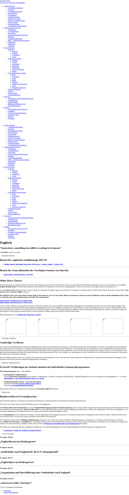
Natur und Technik (18, 69)
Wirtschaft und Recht (18, 88)
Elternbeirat (11, 42)
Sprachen (11, 49)
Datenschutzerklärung (11, 492)
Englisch (15, 53)
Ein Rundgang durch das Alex (17, 109)
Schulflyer (11, 111)
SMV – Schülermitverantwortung (18, 40)
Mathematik (16, 68)
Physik (14, 71)
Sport (14, 86)
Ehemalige (11, 118)
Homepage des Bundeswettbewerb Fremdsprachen (62, 423)
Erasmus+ (11, 10)
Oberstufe (11, 46)
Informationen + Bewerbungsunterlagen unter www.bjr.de (24, 378)
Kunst (14, 78)
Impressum (7, 490)
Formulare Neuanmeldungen (17, 113)
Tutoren (10, 91)
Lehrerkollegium (13, 31)
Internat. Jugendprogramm (16, 20)
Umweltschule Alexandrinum (17, 26)
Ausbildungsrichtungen (15, 8)
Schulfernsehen (13, 102)
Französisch (16, 55)
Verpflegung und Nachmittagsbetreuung (20, 98)
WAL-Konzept (13, 22)
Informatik (15, 66)
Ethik (14, 75)
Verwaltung (11, 33)
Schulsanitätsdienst (14, 95)
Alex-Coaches (12, 93)
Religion (15, 82)
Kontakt (6, 107)
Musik (14, 80)
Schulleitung (12, 30)
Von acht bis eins (9, 48)
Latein (14, 57)
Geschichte (15, 77)
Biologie (15, 60)
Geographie (16, 64)
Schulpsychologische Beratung (18, 35)
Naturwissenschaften (14, 59)
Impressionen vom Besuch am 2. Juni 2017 (18, 274)
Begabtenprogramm (14, 106)
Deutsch (14, 51)
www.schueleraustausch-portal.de (21, 385)
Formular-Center (13, 115)
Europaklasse (12, 15)
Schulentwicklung (14, 24)
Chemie (14, 62)
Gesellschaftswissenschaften (17, 73)
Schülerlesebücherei (14, 89)
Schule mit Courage (14, 19)
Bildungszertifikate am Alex (17, 104)
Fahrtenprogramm (13, 17)
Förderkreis (11, 44)
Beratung (11, 37)
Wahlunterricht (12, 100)
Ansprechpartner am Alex (12, 28)
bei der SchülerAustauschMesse (30, 383)
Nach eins (7, 97)
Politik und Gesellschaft (19, 84)
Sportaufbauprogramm (15, 11)
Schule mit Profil (9, 6)
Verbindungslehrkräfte (15, 39)
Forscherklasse (12, 13)
